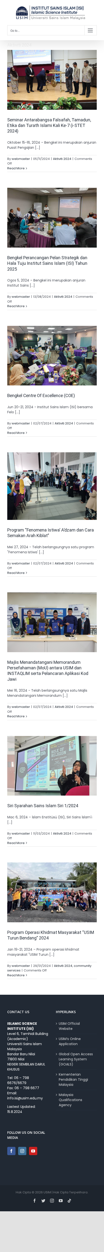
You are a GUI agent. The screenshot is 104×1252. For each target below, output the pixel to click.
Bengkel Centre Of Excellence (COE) (41, 395)
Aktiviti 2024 (62, 158)
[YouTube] (33, 1151)
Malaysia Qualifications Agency (70, 1099)
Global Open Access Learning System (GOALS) (76, 1059)
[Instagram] (22, 1151)
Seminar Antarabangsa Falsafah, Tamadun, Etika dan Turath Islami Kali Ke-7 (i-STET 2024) (49, 125)
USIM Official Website (69, 1026)
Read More (16, 168)
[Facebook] (11, 1151)
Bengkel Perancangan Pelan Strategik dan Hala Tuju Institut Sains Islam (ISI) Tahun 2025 (47, 263)
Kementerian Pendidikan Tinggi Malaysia (73, 1079)
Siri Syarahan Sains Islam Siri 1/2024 (42, 805)
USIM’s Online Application (70, 1041)
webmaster (21, 158)
